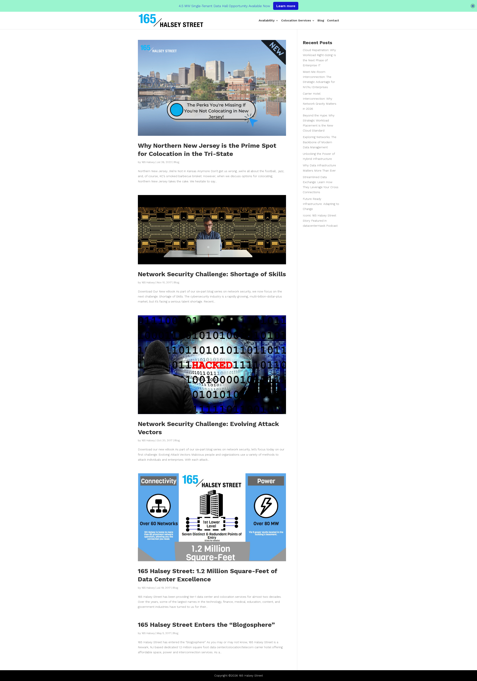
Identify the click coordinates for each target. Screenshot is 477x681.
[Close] (472, 6)
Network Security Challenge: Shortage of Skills (212, 274)
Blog (321, 20)
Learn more (285, 6)
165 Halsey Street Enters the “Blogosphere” (206, 624)
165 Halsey (148, 162)
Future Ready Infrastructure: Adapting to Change (321, 204)
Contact (333, 20)
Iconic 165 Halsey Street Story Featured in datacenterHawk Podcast (320, 220)
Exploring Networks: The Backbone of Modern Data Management (319, 142)
